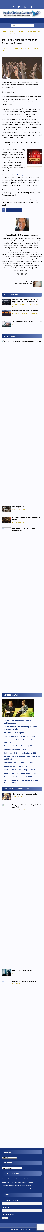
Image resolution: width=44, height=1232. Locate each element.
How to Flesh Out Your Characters (25, 311)
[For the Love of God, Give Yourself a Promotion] (6, 520)
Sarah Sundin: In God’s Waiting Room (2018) (20, 770)
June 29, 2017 (17, 324)
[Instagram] (25, 7)
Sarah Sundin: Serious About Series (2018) (20, 773)
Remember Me (9, 1214)
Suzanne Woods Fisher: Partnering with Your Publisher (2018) (21, 781)
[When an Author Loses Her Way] (6, 1060)
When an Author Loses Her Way (24, 981)
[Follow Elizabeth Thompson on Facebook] (21, 274)
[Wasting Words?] (6, 509)
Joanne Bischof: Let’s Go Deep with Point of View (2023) (20, 741)
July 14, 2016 (17, 304)
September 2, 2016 (19, 973)
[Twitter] (19, 7)
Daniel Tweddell (7, 1189)
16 (24, 809)
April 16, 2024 (17, 509)
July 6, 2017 (17, 984)
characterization (14, 210)
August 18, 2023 (18, 533)
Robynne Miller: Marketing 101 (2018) (18, 777)
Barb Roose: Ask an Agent (14, 733)
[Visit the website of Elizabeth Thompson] (18, 274)
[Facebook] (13, 7)
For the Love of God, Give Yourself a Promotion (26, 518)
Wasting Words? (18, 507)
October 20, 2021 (18, 796)
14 (28, 973)
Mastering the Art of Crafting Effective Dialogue (23, 529)
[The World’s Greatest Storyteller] (6, 796)
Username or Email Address (11, 1200)
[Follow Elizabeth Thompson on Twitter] (25, 274)
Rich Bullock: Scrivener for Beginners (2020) (20, 753)
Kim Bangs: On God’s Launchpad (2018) (18, 763)
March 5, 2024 (18, 522)
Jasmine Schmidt (32, 313)
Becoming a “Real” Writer (22, 970)
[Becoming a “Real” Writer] (6, 972)
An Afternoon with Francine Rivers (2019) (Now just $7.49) (22, 758)
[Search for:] (22, 25)
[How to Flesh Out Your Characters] (6, 313)
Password (5, 1207)
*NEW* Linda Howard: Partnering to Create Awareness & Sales (20, 728)
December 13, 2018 (19, 313)
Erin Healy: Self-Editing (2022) (15, 749)
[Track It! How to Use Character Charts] (6, 324)
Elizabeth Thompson (22, 48)
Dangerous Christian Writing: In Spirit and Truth (26, 806)
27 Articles (34, 235)
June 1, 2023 (17, 809)
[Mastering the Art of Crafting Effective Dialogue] (6, 608)
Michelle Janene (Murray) (30, 304)
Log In (5, 1218)
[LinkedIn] (31, 7)
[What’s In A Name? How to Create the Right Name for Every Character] (6, 302)
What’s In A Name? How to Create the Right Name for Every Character (26, 301)
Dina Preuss (6, 1185)
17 (27, 796)
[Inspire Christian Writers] (22, 17)
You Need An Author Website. (23, 1179)
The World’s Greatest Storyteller (24, 794)
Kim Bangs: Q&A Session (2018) (16, 766)
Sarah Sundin (27, 324)
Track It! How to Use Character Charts (27, 321)
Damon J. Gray (6, 1179)
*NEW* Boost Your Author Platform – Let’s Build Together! (20, 722)
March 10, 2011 (8, 48)
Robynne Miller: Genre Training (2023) (18, 746)
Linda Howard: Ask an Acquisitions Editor (19, 736)
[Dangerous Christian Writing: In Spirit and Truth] (6, 884)
